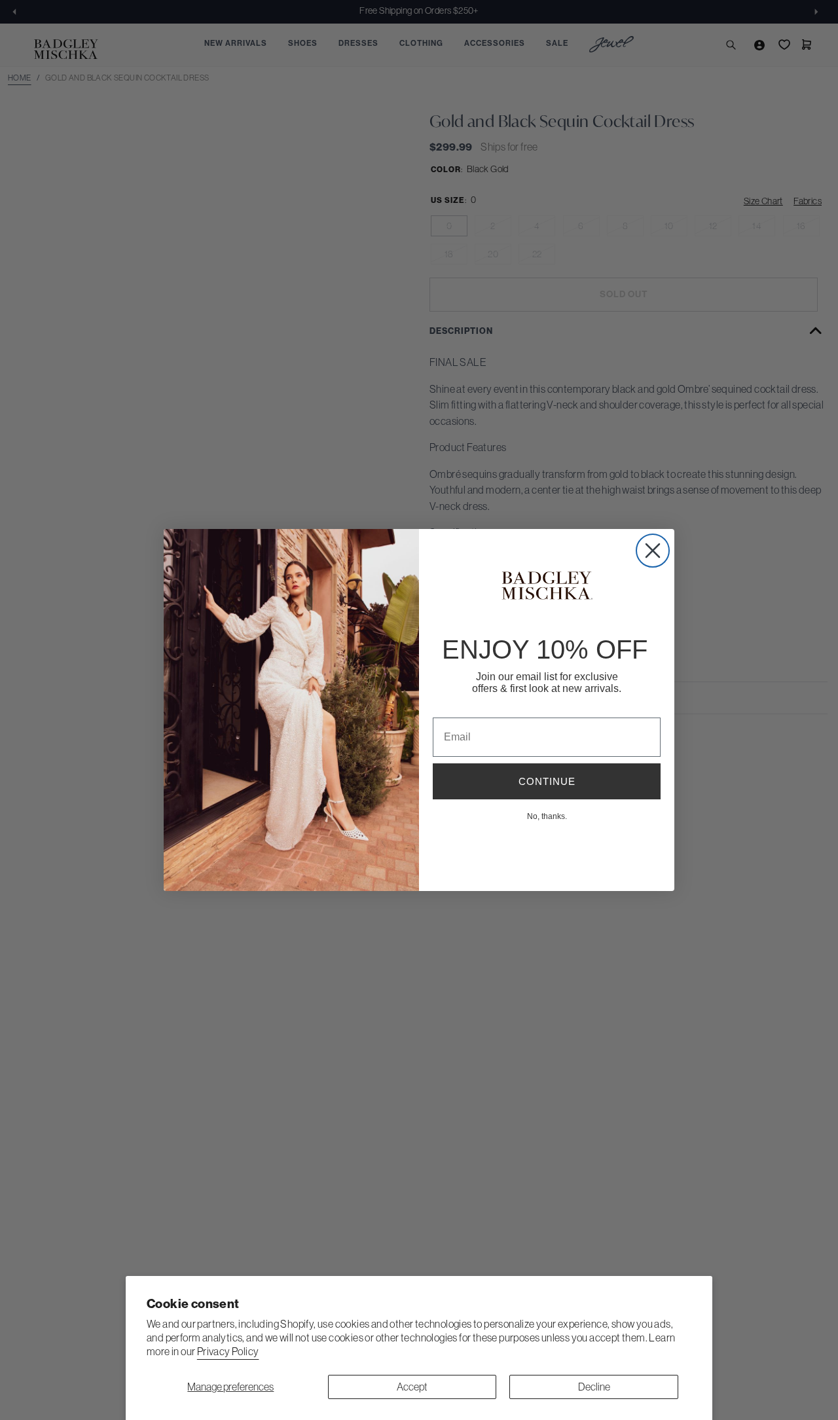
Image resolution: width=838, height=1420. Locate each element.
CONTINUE (547, 781)
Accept (412, 1387)
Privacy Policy (228, 1351)
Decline (594, 1387)
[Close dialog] (652, 550)
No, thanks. (547, 815)
